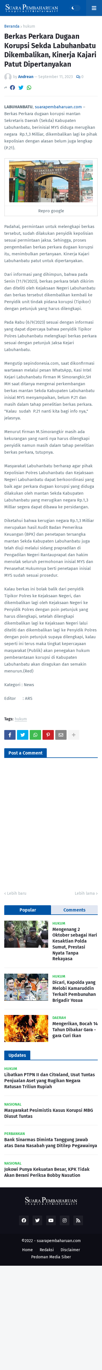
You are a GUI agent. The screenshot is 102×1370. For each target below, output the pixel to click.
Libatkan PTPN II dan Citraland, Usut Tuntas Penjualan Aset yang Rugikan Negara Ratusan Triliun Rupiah (49, 1080)
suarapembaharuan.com (58, 106)
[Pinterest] (48, 735)
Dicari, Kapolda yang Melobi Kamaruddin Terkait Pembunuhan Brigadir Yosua (74, 991)
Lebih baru (16, 893)
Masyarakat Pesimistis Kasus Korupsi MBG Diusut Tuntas (48, 1113)
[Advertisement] (51, 1317)
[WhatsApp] (29, 87)
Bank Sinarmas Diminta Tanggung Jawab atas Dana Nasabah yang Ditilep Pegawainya (50, 1142)
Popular (28, 910)
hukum (29, 26)
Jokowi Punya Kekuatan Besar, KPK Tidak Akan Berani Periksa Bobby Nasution (47, 1172)
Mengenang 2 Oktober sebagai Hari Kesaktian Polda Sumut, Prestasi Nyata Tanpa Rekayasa (74, 944)
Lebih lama (85, 893)
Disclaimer (70, 1249)
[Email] (61, 735)
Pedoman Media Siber (51, 1257)
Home (27, 1249)
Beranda (12, 26)
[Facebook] (12, 87)
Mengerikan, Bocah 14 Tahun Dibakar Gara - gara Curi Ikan (75, 1029)
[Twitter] (21, 87)
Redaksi (47, 1249)
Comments (74, 910)
